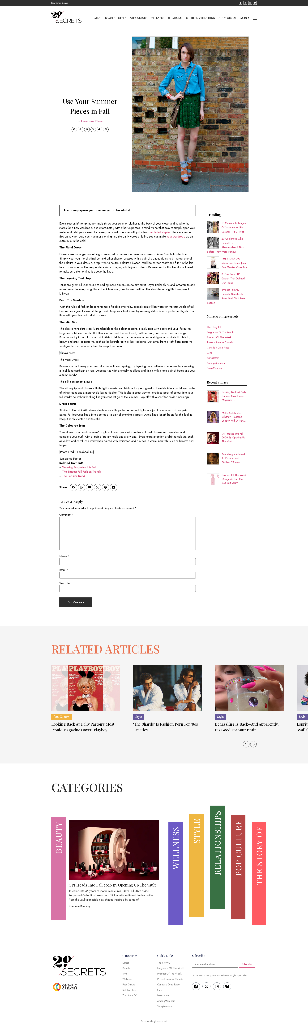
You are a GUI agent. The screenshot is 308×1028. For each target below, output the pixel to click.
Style (122, 17)
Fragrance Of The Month (220, 332)
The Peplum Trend (73, 476)
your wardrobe (176, 236)
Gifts (209, 353)
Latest (97, 17)
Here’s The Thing (203, 17)
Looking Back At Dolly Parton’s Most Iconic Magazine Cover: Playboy (234, 396)
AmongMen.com (216, 363)
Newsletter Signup (59, 2)
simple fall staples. (159, 232)
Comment (66, 514)
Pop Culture (138, 17)
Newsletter (213, 358)
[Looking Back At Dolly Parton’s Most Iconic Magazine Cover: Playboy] (85, 688)
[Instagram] (217, 986)
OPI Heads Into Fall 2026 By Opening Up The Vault (233, 437)
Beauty (110, 17)
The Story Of (227, 17)
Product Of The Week (219, 337)
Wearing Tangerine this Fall (79, 467)
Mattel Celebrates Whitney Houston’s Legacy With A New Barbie (233, 417)
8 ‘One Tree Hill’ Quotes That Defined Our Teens (233, 278)
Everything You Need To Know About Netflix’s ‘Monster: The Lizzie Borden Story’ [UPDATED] (234, 458)
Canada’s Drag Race (218, 347)
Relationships (177, 17)
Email (64, 569)
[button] (74, 129)
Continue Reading (79, 906)
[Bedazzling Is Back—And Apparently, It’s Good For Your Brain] (249, 688)
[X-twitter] (206, 986)
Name (64, 556)
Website (64, 583)
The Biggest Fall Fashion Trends (81, 472)
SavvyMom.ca (214, 368)
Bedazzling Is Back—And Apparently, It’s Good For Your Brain (247, 726)
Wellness (157, 17)
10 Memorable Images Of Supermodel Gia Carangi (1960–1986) (234, 227)
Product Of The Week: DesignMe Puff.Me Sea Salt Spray (234, 479)
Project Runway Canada (220, 342)
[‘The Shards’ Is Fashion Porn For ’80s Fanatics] (167, 688)
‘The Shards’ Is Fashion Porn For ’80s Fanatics (165, 726)
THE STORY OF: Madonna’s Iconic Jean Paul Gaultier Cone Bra (234, 263)
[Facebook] (196, 986)
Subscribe (247, 964)
